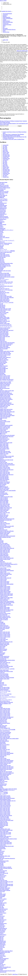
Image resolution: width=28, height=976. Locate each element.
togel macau (2, 925)
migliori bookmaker (4, 329)
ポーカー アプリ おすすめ (6, 290)
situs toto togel (3, 972)
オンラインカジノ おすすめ (6, 302)
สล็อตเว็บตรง (3, 219)
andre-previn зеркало (4, 628)
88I (0, 706)
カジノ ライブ (3, 249)
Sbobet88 (2, 756)
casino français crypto (4, 439)
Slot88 (1, 247)
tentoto (1, 869)
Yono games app (3, 195)
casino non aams (3, 362)
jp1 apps (2, 853)
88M (1, 704)
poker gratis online (4, 618)
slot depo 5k (2, 291)
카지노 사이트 (3, 407)
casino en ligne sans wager (5, 563)
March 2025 (5, 165)
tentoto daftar (3, 848)
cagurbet (2, 190)
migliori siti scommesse (5, 347)
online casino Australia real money (7, 798)
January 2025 (5, 168)
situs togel (2, 278)
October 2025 (6, 157)
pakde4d (2, 268)
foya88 (1, 303)
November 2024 (6, 170)
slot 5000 (2, 907)
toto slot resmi (3, 929)
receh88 (1, 622)
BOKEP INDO (3, 661)
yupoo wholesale (3, 764)
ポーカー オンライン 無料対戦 (7, 250)
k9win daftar (2, 646)
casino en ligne (3, 295)
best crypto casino (4, 440)
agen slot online (3, 684)
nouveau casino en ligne (5, 274)
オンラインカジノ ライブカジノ (7, 696)
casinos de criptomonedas (5, 732)
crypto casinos (3, 280)
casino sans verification (5, 384)
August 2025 (5, 159)
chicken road (3, 189)
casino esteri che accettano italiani (7, 415)
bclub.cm (2, 215)
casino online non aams (5, 256)
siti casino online (3, 663)
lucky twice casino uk (4, 237)
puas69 (1, 269)
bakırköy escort (3, 203)
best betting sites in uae (5, 264)
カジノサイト (3, 698)
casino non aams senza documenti (7, 342)
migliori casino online (4, 483)
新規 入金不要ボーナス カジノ (7, 790)
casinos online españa (4, 590)
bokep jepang (3, 743)
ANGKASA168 (3, 645)
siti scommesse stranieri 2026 (6, 830)
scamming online (3, 493)
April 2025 (5, 164)
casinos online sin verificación (6, 702)
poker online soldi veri (5, 300)
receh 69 (2, 965)
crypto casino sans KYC (5, 611)
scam (1, 201)
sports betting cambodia (5, 890)
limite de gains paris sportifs (6, 414)
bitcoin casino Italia (4, 359)
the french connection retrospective (7, 858)
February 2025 (6, 167)
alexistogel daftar (3, 182)
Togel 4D (2, 927)
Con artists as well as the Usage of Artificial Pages (13, 139)
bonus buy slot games (4, 292)
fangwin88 (2, 561)
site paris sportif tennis (5, 388)
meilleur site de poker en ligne (6, 671)
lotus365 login (3, 785)
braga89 (1, 364)
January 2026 (5, 153)
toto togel (2, 682)
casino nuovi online (4, 665)
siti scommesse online (4, 448)
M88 (1, 419)
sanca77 (1, 458)
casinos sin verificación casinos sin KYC (8, 564)
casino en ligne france (4, 544)
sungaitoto (2, 314)
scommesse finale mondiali (5, 402)
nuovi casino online (4, 346)
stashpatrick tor (3, 214)
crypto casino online (4, 447)
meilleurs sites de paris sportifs (6, 394)
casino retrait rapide (4, 510)
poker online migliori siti (5, 357)
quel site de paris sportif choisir (6, 820)
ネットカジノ (3, 794)
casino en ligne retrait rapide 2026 (7, 411)
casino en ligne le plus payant (6, 286)
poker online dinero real (5, 662)
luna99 (1, 231)
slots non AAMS (3, 883)
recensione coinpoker (4, 676)
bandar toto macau (4, 216)
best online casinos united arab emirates (8, 788)
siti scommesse (3, 361)
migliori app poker (4, 516)
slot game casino (3, 725)
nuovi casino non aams (5, 321)
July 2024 (5, 175)
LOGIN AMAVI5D (4, 657)
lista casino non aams (4, 643)
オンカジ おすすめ (4, 244)
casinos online (3, 430)
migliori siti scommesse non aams (7, 518)
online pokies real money (5, 797)
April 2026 (5, 150)
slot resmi (2, 193)
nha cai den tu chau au (5, 701)
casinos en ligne (3, 511)
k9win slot (2, 647)
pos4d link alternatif (4, 334)
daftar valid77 (3, 894)
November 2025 (6, 156)
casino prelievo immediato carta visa (7, 800)
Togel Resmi (2, 944)
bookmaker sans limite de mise (6, 459)
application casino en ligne (5, 457)
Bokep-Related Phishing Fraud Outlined (11, 135)
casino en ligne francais (5, 752)
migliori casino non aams (5, 763)
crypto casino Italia (4, 534)
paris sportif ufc (3, 441)
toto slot (1, 863)
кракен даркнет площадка (6, 243)
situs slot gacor (3, 919)
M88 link (2, 197)
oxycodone (2, 629)
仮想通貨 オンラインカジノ (6, 230)
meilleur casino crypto (4, 508)
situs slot (2, 528)
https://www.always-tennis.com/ (7, 772)
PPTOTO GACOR (4, 185)
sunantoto (2, 826)
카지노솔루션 (3, 899)
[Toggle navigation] (11, 11)
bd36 (1, 897)
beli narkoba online (4, 475)
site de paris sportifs (4, 312)
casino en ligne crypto (4, 385)
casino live (2, 672)
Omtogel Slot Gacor (4, 186)
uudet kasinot (3, 942)
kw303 (1, 859)
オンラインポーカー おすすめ (7, 668)
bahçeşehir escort (3, 200)
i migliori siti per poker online (6, 496)
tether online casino (4, 445)
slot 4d (1, 901)
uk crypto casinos (3, 543)
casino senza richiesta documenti (7, 677)
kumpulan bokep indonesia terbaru (7, 660)
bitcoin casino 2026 (4, 446)
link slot (1, 937)
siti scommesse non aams (5, 265)
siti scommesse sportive (5, 723)
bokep (1, 225)
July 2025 (5, 161)
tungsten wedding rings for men (7, 846)
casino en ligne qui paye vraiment (7, 276)
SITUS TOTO (3, 875)
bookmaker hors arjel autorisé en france (8, 838)
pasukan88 (2, 491)
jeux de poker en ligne (5, 687)
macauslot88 (2, 742)
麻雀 (1, 223)
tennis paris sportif (4, 428)
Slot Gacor (2, 241)
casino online (3, 316)
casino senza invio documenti (6, 343)
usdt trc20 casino (3, 721)
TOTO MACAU (3, 480)
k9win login (2, 652)
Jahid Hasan (15, 974)
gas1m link (2, 262)
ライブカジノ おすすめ (5, 566)
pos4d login (2, 422)
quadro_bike (5, 39)
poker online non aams (5, 550)
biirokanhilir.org (3, 928)
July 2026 (5, 146)
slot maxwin (2, 485)
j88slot (1, 655)
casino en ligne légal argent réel (6, 558)
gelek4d (1, 227)
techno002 (2, 221)
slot (0, 271)
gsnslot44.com (3, 658)
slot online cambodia (4, 741)
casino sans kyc (3, 341)
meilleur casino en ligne (5, 395)
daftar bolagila (3, 224)
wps (1, 892)
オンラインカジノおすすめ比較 (7, 729)
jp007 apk (2, 904)
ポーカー (2, 287)
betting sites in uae (4, 824)
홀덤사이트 (2, 433)
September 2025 (6, 158)
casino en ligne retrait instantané (7, 570)
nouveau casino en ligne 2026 (6, 282)
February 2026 (6, 152)
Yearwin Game (3, 322)
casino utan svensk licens (5, 805)
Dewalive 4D (3, 910)
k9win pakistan (3, 650)
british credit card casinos (5, 270)
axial (1, 680)
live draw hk (2, 964)
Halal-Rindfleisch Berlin (5, 799)
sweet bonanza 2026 (4, 775)
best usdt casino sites (4, 734)
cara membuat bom (4, 494)
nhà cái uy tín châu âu (4, 744)
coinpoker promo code (5, 506)
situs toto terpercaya (4, 958)
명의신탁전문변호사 (5, 731)
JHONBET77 (3, 209)
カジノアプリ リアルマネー (6, 380)
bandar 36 (2, 782)
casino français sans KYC (5, 547)
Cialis (1, 389)
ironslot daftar (3, 959)
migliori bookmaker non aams (6, 666)
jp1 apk (1, 906)
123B (1, 724)
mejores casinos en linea (5, 592)
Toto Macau (2, 930)
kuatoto (1, 787)
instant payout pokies (4, 667)
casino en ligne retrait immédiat (6, 584)
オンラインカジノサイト (6, 699)
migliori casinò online (4, 301)
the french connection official (6, 950)
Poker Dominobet (4, 365)
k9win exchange (3, 649)
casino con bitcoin (4, 497)
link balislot (2, 307)
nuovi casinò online (4, 443)
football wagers (3, 968)
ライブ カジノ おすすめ (5, 694)
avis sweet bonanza (4, 673)
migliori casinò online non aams (7, 351)
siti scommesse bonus (4, 401)
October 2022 (6, 177)
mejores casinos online (5, 323)
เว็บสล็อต (2, 183)
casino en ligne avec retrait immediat (8, 490)
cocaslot (1, 232)
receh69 (1, 540)
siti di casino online (4, 332)
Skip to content (3, 0)
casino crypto (3, 387)
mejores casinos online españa (6, 593)
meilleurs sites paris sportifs (6, 769)
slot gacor (2, 259)
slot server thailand (4, 192)
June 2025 (5, 162)
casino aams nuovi (4, 639)
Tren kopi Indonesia (4, 217)
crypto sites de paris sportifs (6, 393)
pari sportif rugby (3, 529)
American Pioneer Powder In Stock (7, 970)
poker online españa (4, 670)
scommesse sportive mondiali (6, 425)
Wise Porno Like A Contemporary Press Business (13, 134)
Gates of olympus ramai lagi (6, 868)
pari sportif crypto (4, 437)
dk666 (1, 854)
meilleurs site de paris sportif (6, 442)
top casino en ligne (4, 575)
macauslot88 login (4, 368)
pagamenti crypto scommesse (6, 399)
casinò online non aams (5, 352)
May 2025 (5, 163)
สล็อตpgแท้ (2, 228)
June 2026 (5, 147)
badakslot (2, 924)
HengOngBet (3, 726)
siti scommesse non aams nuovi (6, 330)
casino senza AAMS (4, 817)
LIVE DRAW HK (4, 873)
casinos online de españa (5, 591)
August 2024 (5, 174)
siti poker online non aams (5, 398)
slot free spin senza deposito (6, 771)
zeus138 (2, 865)
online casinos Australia (5, 795)
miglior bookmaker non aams (6, 641)
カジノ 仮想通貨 (4, 793)
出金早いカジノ (4, 791)
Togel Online (3, 956)
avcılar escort (3, 210)
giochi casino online (4, 489)
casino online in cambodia (5, 867)
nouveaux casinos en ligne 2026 (7, 390)
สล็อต (1, 239)
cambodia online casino (5, 828)
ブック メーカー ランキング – (7, 240)
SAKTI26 (2, 954)
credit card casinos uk (4, 288)
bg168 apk (2, 905)
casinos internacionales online (6, 263)
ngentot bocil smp (4, 909)
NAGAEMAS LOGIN (5, 187)
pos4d (1, 630)
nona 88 (1, 852)
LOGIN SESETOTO (4, 656)
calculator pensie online (5, 952)
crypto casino (3, 311)
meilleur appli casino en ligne (6, 409)
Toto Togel (2, 891)
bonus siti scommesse (4, 479)
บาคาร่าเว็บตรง (3, 199)
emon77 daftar (3, 206)
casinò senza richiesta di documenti (7, 535)
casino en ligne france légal (6, 252)
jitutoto (1, 957)
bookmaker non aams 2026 (6, 520)
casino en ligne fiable (4, 273)
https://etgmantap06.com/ (5, 967)
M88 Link (2, 780)
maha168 (2, 204)
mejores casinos (3, 319)
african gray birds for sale (22, 50)
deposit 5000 (3, 267)
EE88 (1, 786)
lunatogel (2, 495)
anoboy (1, 350)
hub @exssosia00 (4, 348)
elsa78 (1, 235)
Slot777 (1, 220)
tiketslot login (3, 941)
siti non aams (3, 257)
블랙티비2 (2, 953)
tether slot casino (3, 517)
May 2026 (5, 148)
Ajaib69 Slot (2, 862)
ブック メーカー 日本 (5, 691)
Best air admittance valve (5, 703)
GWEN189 (2, 623)
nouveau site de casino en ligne (6, 609)
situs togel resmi (3, 870)
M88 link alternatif (4, 486)
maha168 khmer (3, 205)
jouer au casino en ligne (5, 327)
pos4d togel (2, 876)
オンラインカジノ (4, 279)
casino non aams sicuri (5, 431)
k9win (1, 651)
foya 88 (1, 922)
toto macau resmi (3, 781)
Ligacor (1, 933)
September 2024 (6, 173)
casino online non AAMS (5, 308)
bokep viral (2, 236)
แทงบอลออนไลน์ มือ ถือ (5, 325)
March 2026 (5, 151)
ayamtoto (2, 962)
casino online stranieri (4, 254)
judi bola (2, 521)
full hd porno (3, 367)
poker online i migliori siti (5, 345)
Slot (1, 539)
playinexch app (3, 720)
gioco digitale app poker (5, 733)
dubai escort (2, 943)
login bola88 (2, 895)
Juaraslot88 (2, 847)
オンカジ (2, 284)
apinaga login (3, 211)
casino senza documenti (5, 396)
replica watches (3, 902)
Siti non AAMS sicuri (4, 488)
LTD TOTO (2, 624)
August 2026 (5, 145)
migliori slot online (4, 822)
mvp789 (2, 258)
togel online (2, 196)
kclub (1, 233)
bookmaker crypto (4, 406)
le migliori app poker (4, 816)
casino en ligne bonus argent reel (7, 548)
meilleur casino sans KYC (5, 383)
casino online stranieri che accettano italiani (9, 738)
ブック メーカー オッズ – (6, 283)
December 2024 (6, 169)
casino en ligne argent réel (5, 577)
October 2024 (6, 172)
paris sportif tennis (4, 600)
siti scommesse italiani (4, 318)
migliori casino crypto (4, 317)
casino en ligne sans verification (7, 297)
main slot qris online (4, 860)
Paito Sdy (2, 857)
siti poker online (3, 358)
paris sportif (2, 253)
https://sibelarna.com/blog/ (5, 774)
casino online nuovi (4, 331)
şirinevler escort (3, 207)
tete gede (2, 245)
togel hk (1, 248)
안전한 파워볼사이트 (5, 728)
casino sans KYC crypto (5, 310)
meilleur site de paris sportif (6, 507)
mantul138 (2, 932)
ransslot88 (2, 654)
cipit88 (1, 560)
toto (1, 681)
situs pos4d (2, 337)
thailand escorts (3, 923)
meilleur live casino (4, 453)
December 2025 (6, 154)
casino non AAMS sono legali (6, 881)
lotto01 (1, 963)
